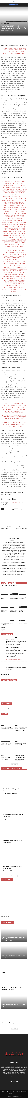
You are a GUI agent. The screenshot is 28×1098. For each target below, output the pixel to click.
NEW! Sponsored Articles (14, 1093)
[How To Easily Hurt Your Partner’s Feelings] (5, 592)
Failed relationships (15, 21)
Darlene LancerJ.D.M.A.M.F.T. (11, 793)
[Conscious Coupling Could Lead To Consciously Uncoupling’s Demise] (21, 721)
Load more (13, 764)
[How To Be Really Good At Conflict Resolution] (5, 605)
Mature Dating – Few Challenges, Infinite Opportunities (20, 759)
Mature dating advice (19, 755)
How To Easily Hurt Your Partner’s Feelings (4, 597)
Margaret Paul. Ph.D (7, 819)
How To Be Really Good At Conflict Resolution (4, 610)
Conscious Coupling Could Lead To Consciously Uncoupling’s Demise (21, 728)
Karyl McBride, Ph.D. (6, 991)
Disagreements (4, 607)
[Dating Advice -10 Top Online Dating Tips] (7, 737)
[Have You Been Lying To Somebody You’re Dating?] (7, 721)
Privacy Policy (15, 1091)
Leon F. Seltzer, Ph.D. (7, 870)
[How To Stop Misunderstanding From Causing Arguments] (23, 592)
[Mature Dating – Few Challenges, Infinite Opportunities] (21, 751)
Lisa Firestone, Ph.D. (6, 30)
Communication (4, 594)
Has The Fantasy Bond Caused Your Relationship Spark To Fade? (21, 528)
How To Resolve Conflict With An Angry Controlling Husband (14, 597)
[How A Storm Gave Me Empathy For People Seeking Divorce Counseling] (14, 605)
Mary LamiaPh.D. (5, 974)
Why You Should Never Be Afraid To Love (13, 955)
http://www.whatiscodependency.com (14, 659)
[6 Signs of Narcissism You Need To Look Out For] (14, 858)
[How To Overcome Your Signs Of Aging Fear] (14, 807)
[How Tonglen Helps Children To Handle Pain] (14, 1001)
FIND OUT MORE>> (5, 916)
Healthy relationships (22, 607)
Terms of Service (22, 1091)
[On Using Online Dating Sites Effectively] (21, 737)
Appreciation (21, 620)
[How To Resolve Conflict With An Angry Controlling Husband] (14, 592)
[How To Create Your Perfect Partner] (7, 751)
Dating (2, 725)
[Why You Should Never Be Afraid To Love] (14, 950)
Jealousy (12, 620)
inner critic (3, 510)
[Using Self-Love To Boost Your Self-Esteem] (14, 833)
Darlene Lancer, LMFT (11, 637)
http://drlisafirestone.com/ (14, 540)
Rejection (2, 23)
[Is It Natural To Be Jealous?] (14, 618)
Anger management (13, 594)
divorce (16, 509)
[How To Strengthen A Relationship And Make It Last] (23, 605)
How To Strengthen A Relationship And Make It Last (23, 610)
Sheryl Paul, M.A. (5, 957)
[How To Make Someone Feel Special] (23, 618)
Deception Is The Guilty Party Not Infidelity (6, 527)
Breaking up (8, 21)
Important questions (23, 21)
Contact (2, 1091)
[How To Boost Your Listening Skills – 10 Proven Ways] (14, 934)
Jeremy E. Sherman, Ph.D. (7, 940)
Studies (7, 23)
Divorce (11, 607)
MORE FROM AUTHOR (9, 586)
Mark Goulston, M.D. (6, 1024)
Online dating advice (5, 741)
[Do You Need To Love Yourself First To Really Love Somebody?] (5, 618)
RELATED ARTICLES (9, 583)
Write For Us (8, 1091)
